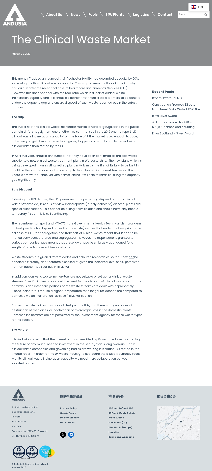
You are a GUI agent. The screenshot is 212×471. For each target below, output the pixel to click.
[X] (63, 435)
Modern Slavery (69, 417)
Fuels (93, 14)
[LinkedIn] (71, 435)
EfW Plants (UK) (117, 422)
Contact (165, 14)
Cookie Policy (68, 413)
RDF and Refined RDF (120, 408)
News (75, 14)
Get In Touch (67, 422)
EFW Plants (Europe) (120, 427)
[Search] (206, 14)
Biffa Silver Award (164, 116)
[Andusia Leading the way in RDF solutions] (14, 14)
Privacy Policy (68, 408)
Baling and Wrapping (121, 437)
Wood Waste (116, 417)
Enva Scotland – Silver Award (173, 133)
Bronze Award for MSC (167, 98)
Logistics (113, 432)
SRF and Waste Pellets (121, 413)
